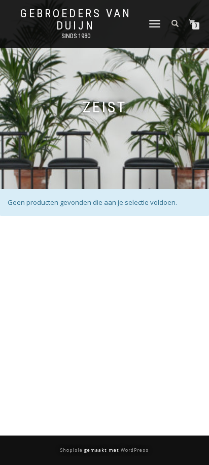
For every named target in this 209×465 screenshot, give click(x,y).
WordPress (134, 450)
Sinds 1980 (75, 36)
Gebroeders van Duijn (75, 20)
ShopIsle (72, 450)
